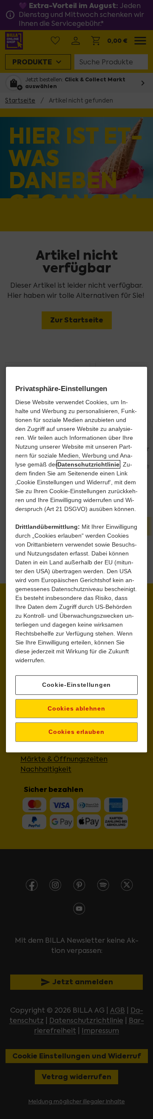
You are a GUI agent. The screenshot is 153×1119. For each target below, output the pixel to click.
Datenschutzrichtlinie (88, 464)
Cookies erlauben (76, 731)
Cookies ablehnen (76, 708)
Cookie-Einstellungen (76, 684)
